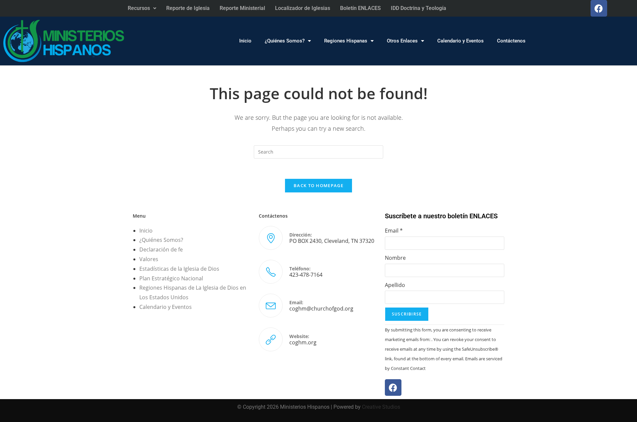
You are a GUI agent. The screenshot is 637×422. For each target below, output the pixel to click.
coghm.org (303, 342)
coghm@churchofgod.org (321, 308)
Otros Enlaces (402, 41)
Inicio (245, 41)
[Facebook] (599, 8)
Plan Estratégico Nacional (171, 278)
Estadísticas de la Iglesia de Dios (179, 268)
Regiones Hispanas (345, 41)
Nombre (395, 257)
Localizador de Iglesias (302, 8)
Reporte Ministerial (242, 8)
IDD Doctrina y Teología (418, 8)
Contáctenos (511, 41)
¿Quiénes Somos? (285, 41)
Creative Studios (381, 407)
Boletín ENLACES (360, 8)
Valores (148, 259)
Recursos (139, 8)
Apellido (395, 285)
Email (394, 230)
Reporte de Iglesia (188, 8)
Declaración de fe (161, 249)
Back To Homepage (318, 185)
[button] (142, 8)
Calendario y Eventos (460, 41)
